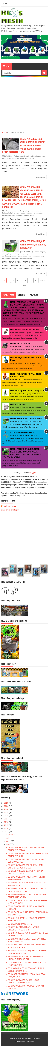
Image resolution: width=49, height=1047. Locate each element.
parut (4, 158)
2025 (6, 803)
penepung (39, 256)
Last (24, 285)
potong (29, 258)
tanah (32, 215)
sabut (26, 158)
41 (36, 280)
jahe (8, 254)
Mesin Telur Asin (18, 404)
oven (33, 256)
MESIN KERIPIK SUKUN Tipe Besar (26, 418)
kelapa (38, 156)
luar (13, 213)
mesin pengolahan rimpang (12, 256)
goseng (32, 211)
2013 (6, 831)
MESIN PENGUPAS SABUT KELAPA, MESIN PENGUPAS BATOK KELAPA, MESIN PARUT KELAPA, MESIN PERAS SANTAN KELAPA (23, 145)
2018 (6, 815)
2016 (6, 822)
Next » (42, 280)
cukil (23, 156)
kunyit (18, 254)
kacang (38, 211)
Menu (7, 66)
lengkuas (24, 254)
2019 (6, 812)
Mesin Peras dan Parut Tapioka (24, 329)
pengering (6, 258)
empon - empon (39, 252)
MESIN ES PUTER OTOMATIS (19, 924)
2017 (6, 819)
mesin (44, 156)
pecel (13, 215)
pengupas (10, 158)
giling (33, 156)
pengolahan (14, 258)
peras (17, 158)
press (22, 158)
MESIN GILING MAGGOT (21, 343)
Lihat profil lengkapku (10, 510)
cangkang (20, 211)
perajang (23, 258)
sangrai (26, 215)
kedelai (4, 213)
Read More (40, 177)
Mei (8, 844)
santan (31, 158)
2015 (6, 825)
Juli (8, 838)
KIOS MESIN (36, 1038)
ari (9, 211)
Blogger (32, 472)
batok (18, 156)
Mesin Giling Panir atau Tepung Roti (27, 391)
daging (27, 156)
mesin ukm (6, 215)
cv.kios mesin (10, 506)
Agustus (10, 835)
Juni (8, 841)
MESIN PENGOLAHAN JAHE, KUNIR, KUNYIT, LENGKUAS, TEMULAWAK (33, 244)
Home (4, 132)
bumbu (13, 211)
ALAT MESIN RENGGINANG (22, 432)
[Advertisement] (24, 103)
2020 (6, 809)
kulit (9, 213)
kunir (13, 254)
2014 (6, 828)
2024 (6, 806)
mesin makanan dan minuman (31, 213)
